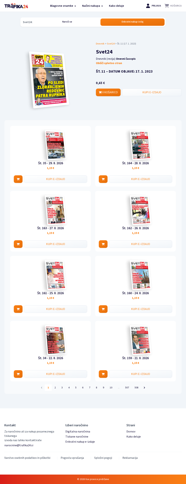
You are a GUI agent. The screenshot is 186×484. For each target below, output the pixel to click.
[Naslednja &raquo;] (144, 387)
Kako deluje (116, 6)
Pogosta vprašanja (72, 458)
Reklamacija (130, 458)
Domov (130, 432)
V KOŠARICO (110, 92)
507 (127, 387)
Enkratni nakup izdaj (132, 22)
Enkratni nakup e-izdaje (80, 442)
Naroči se (67, 22)
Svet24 (111, 44)
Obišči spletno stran (109, 63)
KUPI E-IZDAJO (151, 92)
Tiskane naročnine (76, 437)
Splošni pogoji (103, 458)
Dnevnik (100, 44)
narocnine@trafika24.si (18, 445)
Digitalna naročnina (77, 432)
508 (136, 387)
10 (111, 387)
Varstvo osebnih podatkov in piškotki (27, 458)
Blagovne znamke (62, 6)
